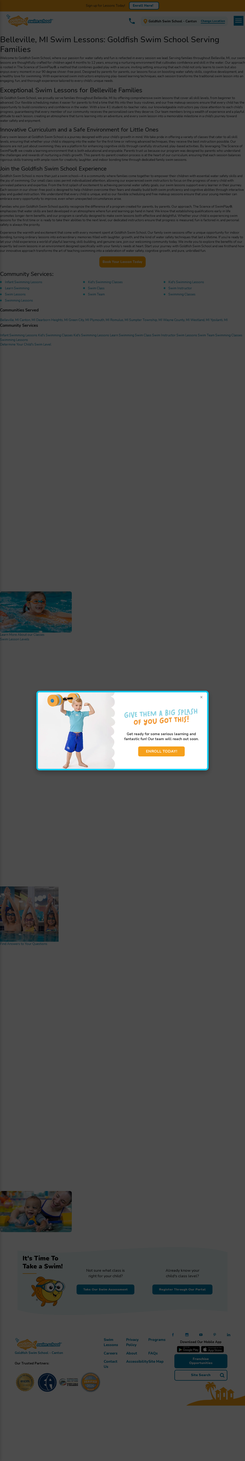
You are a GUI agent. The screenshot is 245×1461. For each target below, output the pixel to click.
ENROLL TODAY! (161, 751)
